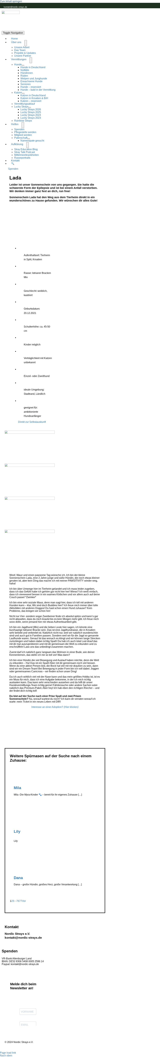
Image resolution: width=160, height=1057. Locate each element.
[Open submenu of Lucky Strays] (29, 107)
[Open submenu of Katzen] (23, 93)
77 (20, 901)
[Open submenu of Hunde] (23, 65)
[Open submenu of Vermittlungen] (31, 60)
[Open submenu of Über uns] (25, 43)
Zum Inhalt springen (11, 1)
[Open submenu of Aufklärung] (27, 145)
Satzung (72, 1047)
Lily (17, 831)
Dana (18, 878)
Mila (17, 788)
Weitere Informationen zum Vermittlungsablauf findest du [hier (42, 738)
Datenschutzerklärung (54, 1047)
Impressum (34, 1047)
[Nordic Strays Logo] (11, 20)
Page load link (8, 1052)
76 (17, 901)
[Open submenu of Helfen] (23, 125)
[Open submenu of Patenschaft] (28, 138)
